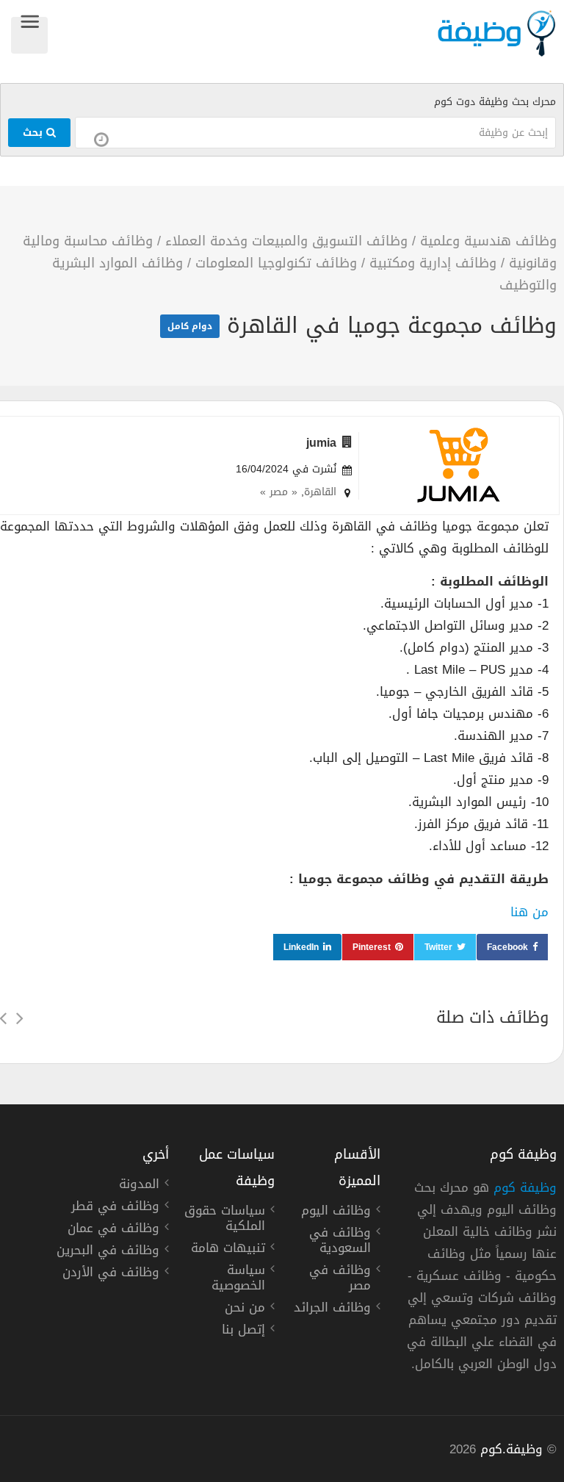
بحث (34, 133)
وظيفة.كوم (511, 1449)
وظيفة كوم (525, 1187)
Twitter (438, 947)
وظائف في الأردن (110, 1274)
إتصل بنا (243, 1331)
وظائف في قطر (115, 1207)
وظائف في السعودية (340, 1242)
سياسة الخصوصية (238, 1279)
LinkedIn (301, 947)
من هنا (529, 912)
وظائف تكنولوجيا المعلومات (276, 263)
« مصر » (278, 492)
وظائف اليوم (336, 1212)
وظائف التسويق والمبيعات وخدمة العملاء (286, 241)
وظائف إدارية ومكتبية (432, 263)
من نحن (245, 1309)
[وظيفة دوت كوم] (302, 33)
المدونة (139, 1185)
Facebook (507, 947)
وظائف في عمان (113, 1230)
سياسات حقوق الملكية (224, 1220)
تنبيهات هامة (228, 1249)
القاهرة (320, 492)
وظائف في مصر (340, 1279)
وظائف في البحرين (108, 1252)
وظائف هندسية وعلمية (488, 241)
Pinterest (371, 947)
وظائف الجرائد (332, 1309)
